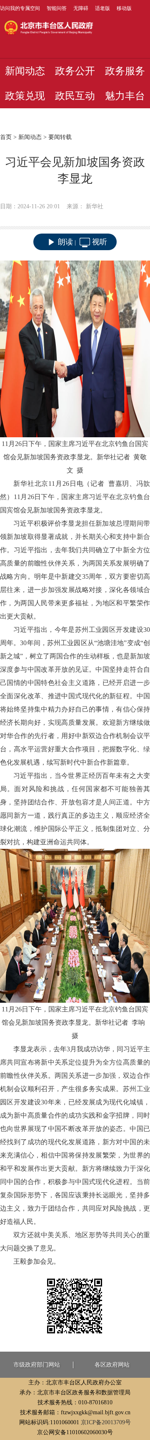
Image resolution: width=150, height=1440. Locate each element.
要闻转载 (60, 137)
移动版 (124, 8)
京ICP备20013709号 (106, 1422)
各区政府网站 (112, 1365)
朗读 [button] (65, 242)
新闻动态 (25, 71)
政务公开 (75, 71)
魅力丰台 (125, 95)
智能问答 (57, 8)
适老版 (102, 8)
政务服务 (125, 71)
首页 (6, 137)
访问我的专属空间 (20, 8)
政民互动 (75, 95)
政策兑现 (25, 95)
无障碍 (80, 8)
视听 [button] (99, 242)
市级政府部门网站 (36, 1365)
